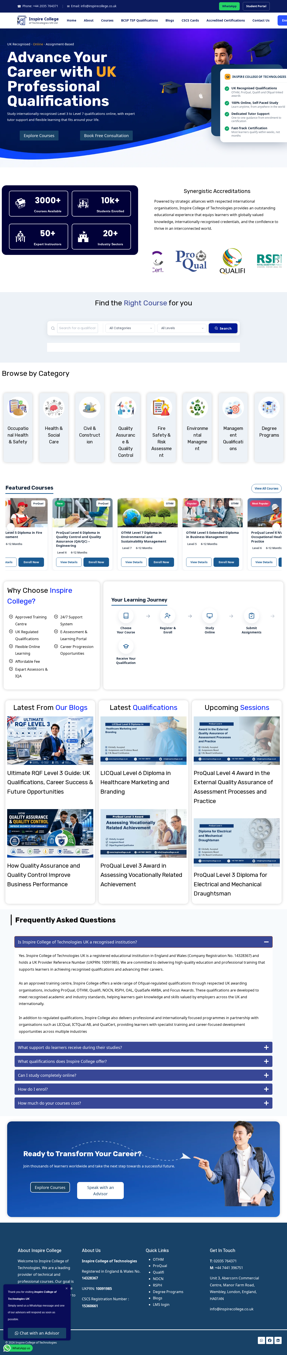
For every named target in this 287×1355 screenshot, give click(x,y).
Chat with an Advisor (39, 1333)
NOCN (158, 1278)
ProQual (160, 1265)
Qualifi (158, 1272)
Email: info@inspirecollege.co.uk (91, 6)
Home (71, 20)
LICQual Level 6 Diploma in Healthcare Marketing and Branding (135, 782)
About (88, 20)
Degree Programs (168, 1291)
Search (226, 328)
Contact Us (261, 20)
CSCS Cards (190, 20)
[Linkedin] (278, 1340)
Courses (107, 20)
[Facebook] (269, 1340)
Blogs (169, 20)
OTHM (158, 1259)
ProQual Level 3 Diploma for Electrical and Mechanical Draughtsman (230, 884)
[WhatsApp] (261, 1340)
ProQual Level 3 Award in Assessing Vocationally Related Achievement (141, 875)
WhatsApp (229, 6)
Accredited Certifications (226, 20)
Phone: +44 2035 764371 (37, 6)
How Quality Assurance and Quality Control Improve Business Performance (43, 875)
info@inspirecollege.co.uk (232, 1309)
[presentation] (50, 740)
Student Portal (256, 6)
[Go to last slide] (156, 261)
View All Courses (266, 488)
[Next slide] (278, 261)
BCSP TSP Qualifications (139, 20)
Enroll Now (73, 562)
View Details (46, 562)
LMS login (161, 1304)
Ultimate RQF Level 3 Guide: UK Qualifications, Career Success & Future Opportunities (50, 782)
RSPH (157, 1285)
